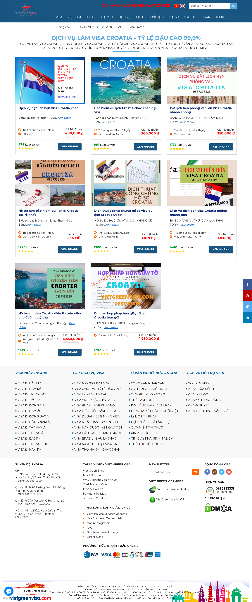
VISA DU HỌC (198, 394)
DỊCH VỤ (124, 17)
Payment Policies (94, 493)
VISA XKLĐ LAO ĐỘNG (204, 400)
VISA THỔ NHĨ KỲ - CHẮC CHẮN (97, 449)
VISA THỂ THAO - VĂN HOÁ (208, 411)
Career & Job (95, 537)
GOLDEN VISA (198, 383)
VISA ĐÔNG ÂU (112, 27)
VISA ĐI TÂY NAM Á (31, 427)
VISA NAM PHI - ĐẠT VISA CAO (96, 444)
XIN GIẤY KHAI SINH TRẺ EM (152, 438)
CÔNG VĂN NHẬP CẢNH (149, 383)
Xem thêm (64, 117)
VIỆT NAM (74, 17)
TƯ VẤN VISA (85, 27)
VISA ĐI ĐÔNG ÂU (31, 405)
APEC (90, 17)
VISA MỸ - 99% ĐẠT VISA (92, 383)
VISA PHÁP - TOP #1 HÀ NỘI (95, 405)
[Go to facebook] (8, 591)
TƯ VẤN (205, 17)
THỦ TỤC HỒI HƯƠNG (147, 444)
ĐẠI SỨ (174, 17)
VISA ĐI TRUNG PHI (32, 444)
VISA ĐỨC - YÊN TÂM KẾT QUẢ (97, 411)
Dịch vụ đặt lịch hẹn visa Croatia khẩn (48, 108)
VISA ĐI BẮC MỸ (29, 383)
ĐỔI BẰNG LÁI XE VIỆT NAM (151, 405)
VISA (59, 17)
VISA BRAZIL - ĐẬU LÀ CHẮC (95, 438)
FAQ (89, 527)
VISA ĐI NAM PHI (30, 449)
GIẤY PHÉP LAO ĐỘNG (148, 394)
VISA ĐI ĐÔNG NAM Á (34, 422)
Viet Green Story (93, 470)
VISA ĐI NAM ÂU (30, 411)
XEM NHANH (69, 146)
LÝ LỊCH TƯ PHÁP (144, 416)
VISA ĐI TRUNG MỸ (32, 394)
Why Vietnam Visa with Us (100, 479)
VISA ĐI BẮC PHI (30, 438)
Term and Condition (95, 498)
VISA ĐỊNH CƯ (198, 405)
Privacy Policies (93, 489)
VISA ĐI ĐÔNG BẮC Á (33, 416)
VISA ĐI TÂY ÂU (29, 400)
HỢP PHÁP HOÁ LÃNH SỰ (150, 422)
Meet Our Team (93, 475)
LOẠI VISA (106, 17)
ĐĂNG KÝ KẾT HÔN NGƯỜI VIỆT (155, 411)
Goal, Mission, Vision (95, 484)
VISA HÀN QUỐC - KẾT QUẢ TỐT (98, 427)
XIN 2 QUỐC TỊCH (144, 433)
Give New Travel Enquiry (102, 532)
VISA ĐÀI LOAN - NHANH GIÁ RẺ (98, 433)
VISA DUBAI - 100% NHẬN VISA (97, 416)
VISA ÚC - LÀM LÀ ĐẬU (90, 394)
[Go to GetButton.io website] (9, 598)
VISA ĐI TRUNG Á (30, 433)
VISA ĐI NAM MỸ (30, 389)
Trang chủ (63, 27)
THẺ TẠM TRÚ (141, 400)
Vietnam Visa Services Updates (107, 514)
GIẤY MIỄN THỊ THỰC (147, 427)
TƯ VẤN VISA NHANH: (136, 5)
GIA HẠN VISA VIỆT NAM (149, 389)
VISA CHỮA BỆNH (201, 389)
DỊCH (139, 17)
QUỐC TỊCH (156, 17)
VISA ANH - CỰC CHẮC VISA (94, 400)
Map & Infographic (98, 523)
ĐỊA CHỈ (189, 17)
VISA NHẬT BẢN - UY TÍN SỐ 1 (96, 422)
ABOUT (220, 17)
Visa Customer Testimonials (104, 518)
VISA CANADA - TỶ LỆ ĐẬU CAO (97, 389)
